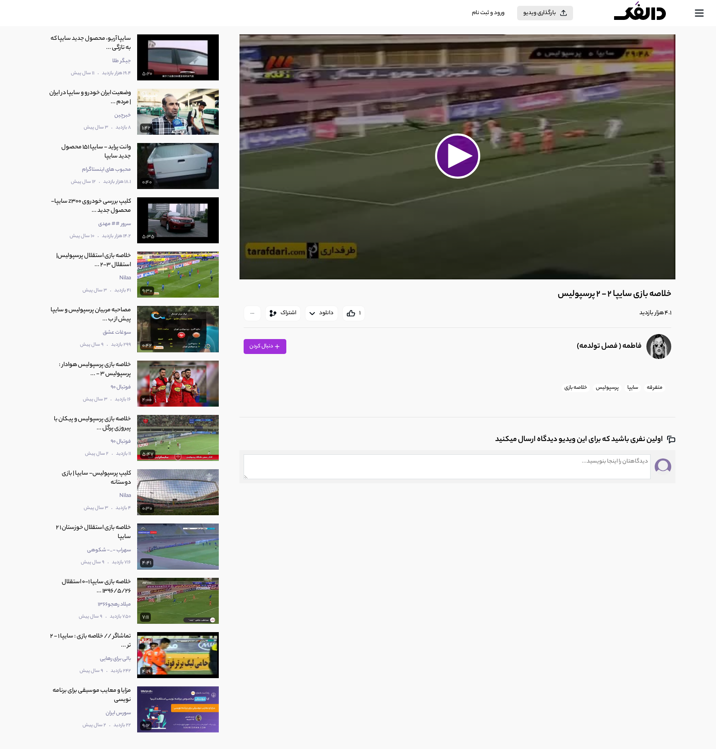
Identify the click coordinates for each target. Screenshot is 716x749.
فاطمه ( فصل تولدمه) (609, 346)
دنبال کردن (261, 346)
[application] (457, 156)
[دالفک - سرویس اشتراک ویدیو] (647, 13)
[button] (457, 156)
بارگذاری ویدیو (539, 13)
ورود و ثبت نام (488, 13)
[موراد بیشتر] (252, 313)
